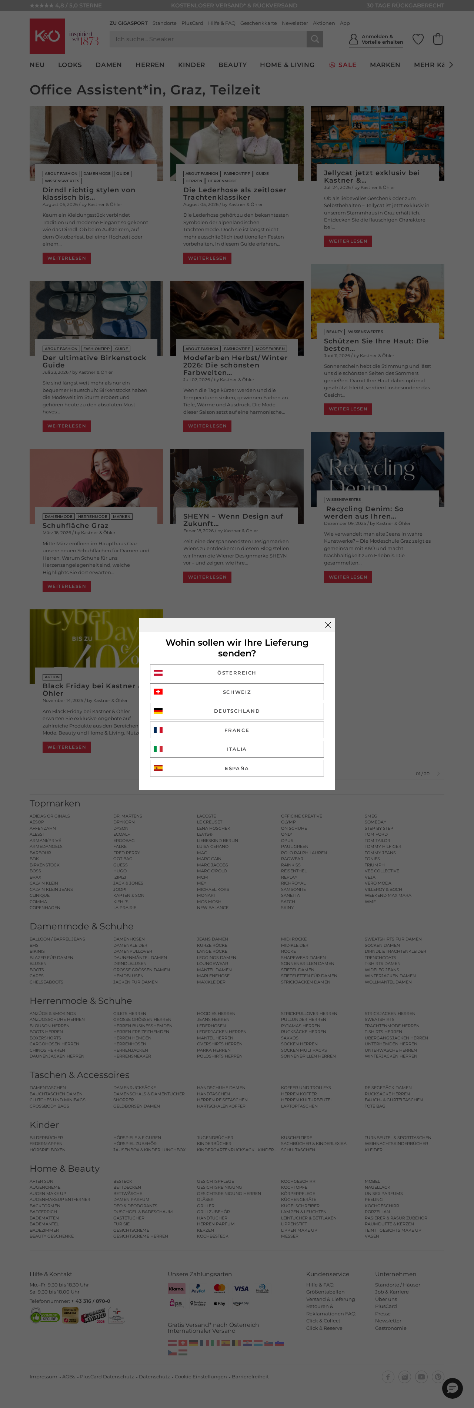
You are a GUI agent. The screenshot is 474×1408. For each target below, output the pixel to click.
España (237, 768)
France (236, 730)
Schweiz (237, 692)
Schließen (328, 625)
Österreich (237, 673)
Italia (237, 749)
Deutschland (237, 711)
